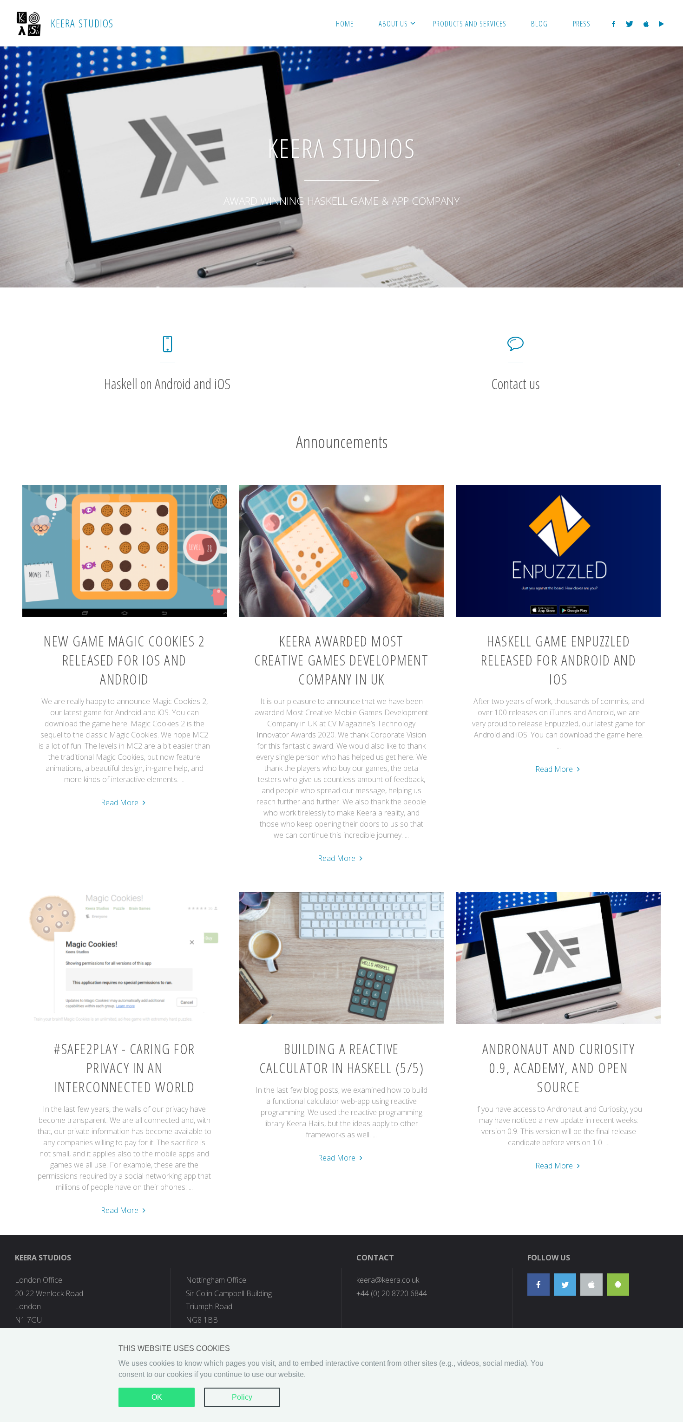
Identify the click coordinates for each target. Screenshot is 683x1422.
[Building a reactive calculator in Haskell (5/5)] (341, 1024)
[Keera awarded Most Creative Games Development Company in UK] (341, 616)
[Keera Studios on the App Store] (646, 23)
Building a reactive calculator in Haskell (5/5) (341, 1057)
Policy (242, 1397)
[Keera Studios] (28, 23)
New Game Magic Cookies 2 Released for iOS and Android (124, 660)
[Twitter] (629, 23)
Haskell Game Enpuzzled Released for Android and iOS (558, 660)
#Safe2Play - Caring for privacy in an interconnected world (124, 1067)
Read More (124, 803)
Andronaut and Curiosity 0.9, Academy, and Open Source (558, 1067)
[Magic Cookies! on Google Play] (661, 23)
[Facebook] (613, 23)
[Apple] (591, 1284)
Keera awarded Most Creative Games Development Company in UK (341, 660)
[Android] (618, 1284)
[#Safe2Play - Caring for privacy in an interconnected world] (124, 1024)
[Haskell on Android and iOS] (167, 348)
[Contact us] (515, 348)
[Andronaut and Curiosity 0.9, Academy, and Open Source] (558, 1024)
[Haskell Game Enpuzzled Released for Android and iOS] (558, 616)
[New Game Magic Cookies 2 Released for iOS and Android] (124, 616)
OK (156, 1397)
